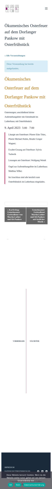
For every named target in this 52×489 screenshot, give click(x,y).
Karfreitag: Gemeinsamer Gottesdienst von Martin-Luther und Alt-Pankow (14, 214)
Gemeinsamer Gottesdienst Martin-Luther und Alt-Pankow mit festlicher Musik (37, 216)
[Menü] (46, 8)
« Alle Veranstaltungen (15, 55)
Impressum (9, 467)
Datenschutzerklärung (34, 485)
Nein (18, 485)
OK (10, 485)
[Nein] (48, 480)
